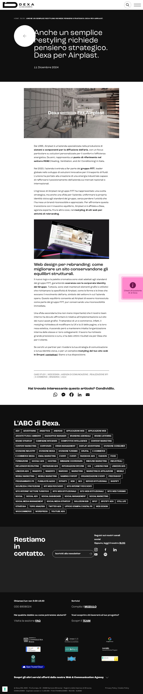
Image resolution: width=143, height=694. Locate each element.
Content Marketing (101, 441)
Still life (121, 501)
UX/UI (63, 377)
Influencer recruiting (27, 466)
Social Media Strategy (59, 501)
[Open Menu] (137, 5)
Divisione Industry (25, 451)
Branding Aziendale (80, 436)
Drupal (85, 451)
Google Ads (38, 461)
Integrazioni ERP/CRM (73, 466)
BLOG (122, 543)
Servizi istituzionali (96, 481)
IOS (89, 466)
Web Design (102, 506)
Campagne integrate (46, 441)
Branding (54, 377)
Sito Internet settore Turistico (32, 491)
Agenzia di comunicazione (74, 375)
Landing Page (101, 466)
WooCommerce (24, 512)
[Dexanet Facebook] (105, 550)
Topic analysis (37, 506)
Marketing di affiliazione (99, 471)
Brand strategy (24, 441)
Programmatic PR (25, 481)
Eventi (62, 456)
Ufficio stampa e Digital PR (78, 506)
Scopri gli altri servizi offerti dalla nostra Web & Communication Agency (59, 677)
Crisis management (65, 446)
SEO (80, 481)
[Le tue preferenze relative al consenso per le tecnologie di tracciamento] (5, 689)
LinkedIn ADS (22, 471)
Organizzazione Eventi (93, 476)
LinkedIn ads (118, 466)
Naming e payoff (68, 476)
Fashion (102, 456)
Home (16, 18)
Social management (75, 496)
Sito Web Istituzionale (92, 491)
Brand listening (102, 436)
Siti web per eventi (53, 486)
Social (19, 496)
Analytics (45, 431)
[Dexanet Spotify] (105, 555)
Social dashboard (51, 496)
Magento (37, 471)
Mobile (120, 471)
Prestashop (115, 476)
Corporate (46, 446)
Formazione (22, 461)
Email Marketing (47, 456)
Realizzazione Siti (99, 375)
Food (113, 456)
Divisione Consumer (114, 446)
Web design (53, 375)
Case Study (40, 375)
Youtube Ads (58, 512)
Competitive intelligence (74, 441)
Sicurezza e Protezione (28, 486)
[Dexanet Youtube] (96, 555)
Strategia (21, 506)
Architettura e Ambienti (28, 436)
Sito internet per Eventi (79, 486)
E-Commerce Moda (25, 456)
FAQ (37, 621)
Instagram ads (50, 466)
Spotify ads (107, 501)
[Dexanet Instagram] (96, 550)
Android (58, 431)
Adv (18, 431)
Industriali (116, 461)
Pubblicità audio (46, 481)
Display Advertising (89, 446)
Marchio (63, 471)
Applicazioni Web (75, 431)
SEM (73, 481)
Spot (94, 501)
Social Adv (32, 496)
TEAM (86, 621)
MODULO (90, 606)
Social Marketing (98, 496)
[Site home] (18, 5)
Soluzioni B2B (81, 501)
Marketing (77, 471)
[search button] (127, 5)
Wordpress (41, 512)
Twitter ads (54, 506)
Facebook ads (87, 456)
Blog (22, 18)
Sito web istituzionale (64, 491)
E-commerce (41, 377)
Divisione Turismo (68, 451)
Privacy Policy (111, 688)
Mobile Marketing (25, 476)
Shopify (115, 481)
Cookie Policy (123, 688)
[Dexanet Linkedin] (115, 550)
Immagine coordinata (71, 461)
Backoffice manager (55, 436)
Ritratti (63, 481)
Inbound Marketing (96, 461)
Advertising (29, 431)
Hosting (52, 461)
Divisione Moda (47, 451)
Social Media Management (29, 501)
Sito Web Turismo (116, 491)
